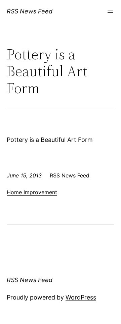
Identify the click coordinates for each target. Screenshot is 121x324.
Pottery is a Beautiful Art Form (50, 139)
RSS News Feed (29, 11)
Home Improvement (32, 192)
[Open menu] (110, 11)
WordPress (81, 297)
